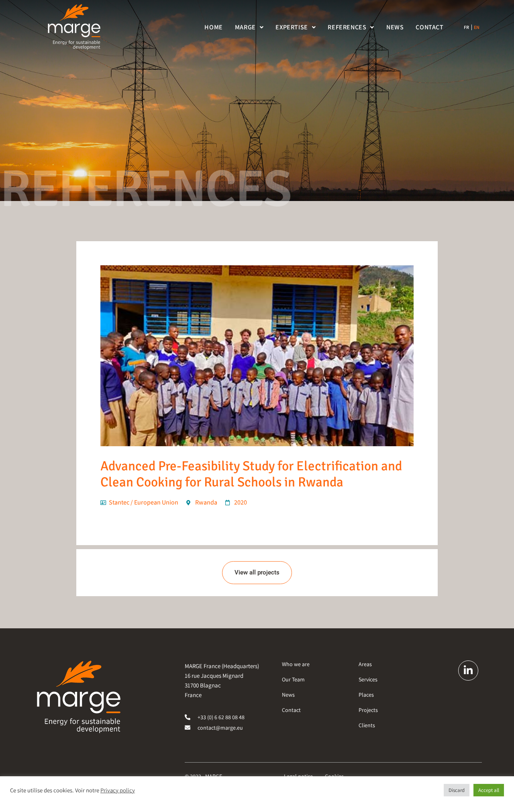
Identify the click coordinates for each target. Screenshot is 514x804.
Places (366, 694)
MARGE (245, 27)
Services (368, 679)
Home (213, 27)
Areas (365, 664)
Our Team (293, 679)
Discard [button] (457, 790)
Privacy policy (117, 790)
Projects (368, 710)
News (395, 27)
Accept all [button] (488, 790)
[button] (249, 27)
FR (466, 27)
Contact (429, 27)
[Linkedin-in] (468, 670)
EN (477, 27)
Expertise (291, 27)
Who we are (296, 664)
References (347, 27)
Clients (367, 725)
